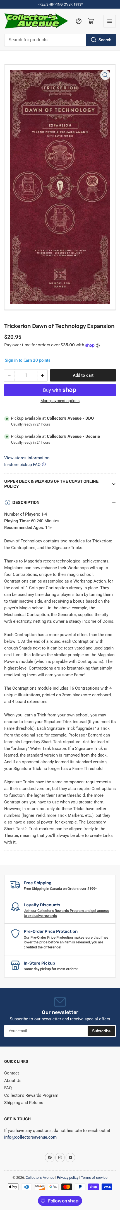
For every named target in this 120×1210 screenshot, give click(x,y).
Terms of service (94, 1177)
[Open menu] (110, 21)
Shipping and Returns (23, 1102)
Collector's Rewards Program (31, 1095)
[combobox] (60, 40)
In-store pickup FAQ (22, 464)
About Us (12, 1080)
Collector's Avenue (40, 1177)
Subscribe (101, 1030)
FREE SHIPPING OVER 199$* (60, 4)
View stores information (26, 457)
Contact (11, 1073)
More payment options (60, 400)
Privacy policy (67, 1177)
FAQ (8, 1087)
